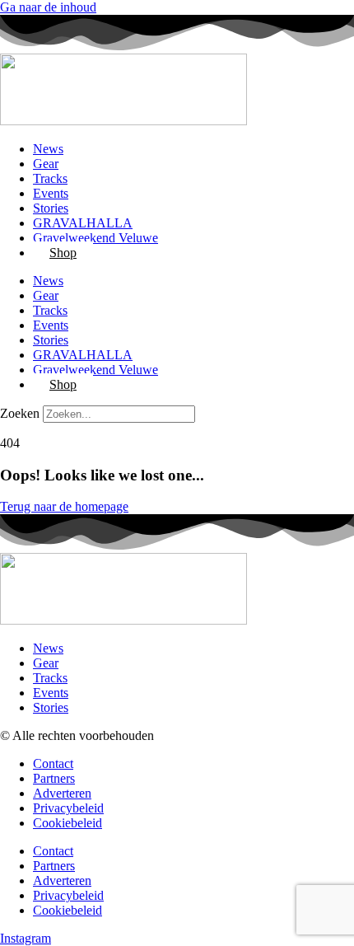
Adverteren (62, 793)
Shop (63, 253)
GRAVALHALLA (83, 223)
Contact (53, 763)
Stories (50, 208)
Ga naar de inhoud (48, 7)
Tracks (50, 178)
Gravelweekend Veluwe (95, 238)
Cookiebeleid (67, 823)
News (48, 149)
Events (50, 193)
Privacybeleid (68, 808)
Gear (45, 164)
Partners (54, 778)
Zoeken (20, 413)
